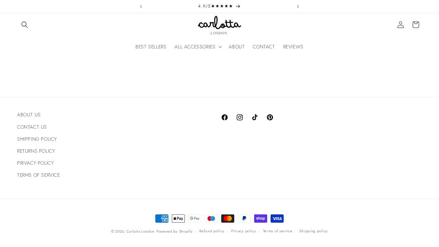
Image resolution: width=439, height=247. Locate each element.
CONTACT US (32, 127)
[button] (24, 24)
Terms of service (278, 231)
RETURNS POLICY (36, 151)
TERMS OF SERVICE (38, 175)
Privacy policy (243, 231)
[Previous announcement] (141, 6)
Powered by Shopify (174, 231)
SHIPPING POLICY (37, 139)
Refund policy (211, 231)
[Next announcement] (298, 6)
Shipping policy (313, 231)
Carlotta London (141, 231)
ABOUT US (29, 114)
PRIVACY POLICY (35, 163)
